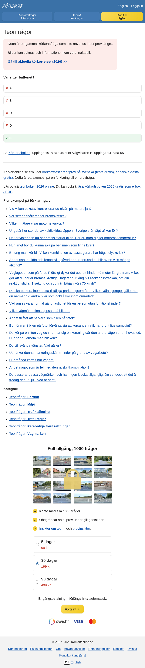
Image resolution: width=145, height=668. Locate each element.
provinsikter (81, 528)
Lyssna (132, 648)
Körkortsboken (19, 153)
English (123, 6)
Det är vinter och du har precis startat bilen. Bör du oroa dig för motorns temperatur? (72, 238)
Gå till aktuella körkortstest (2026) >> (37, 61)
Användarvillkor (74, 648)
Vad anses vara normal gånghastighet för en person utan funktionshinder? (65, 303)
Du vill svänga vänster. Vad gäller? (35, 345)
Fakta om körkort (41, 648)
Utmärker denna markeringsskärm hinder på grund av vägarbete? (58, 353)
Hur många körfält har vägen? (31, 360)
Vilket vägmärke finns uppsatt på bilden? (39, 311)
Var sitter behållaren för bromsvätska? (37, 216)
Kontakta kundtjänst (72, 655)
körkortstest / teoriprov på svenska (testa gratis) (78, 172)
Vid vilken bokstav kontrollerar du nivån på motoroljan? (50, 209)
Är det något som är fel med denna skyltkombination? (49, 367)
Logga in (137, 6)
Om (58, 648)
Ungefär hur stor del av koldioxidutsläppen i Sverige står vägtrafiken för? (63, 230)
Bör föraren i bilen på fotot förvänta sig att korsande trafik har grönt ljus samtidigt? (70, 325)
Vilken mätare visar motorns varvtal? (36, 223)
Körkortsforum (17, 648)
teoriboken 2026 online (37, 186)
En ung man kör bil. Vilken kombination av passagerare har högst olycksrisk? (67, 253)
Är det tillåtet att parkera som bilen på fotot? (42, 318)
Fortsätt (70, 609)
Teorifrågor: (24, 397)
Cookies (118, 648)
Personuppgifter (99, 648)
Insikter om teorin (52, 528)
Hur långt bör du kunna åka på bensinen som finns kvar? (51, 245)
